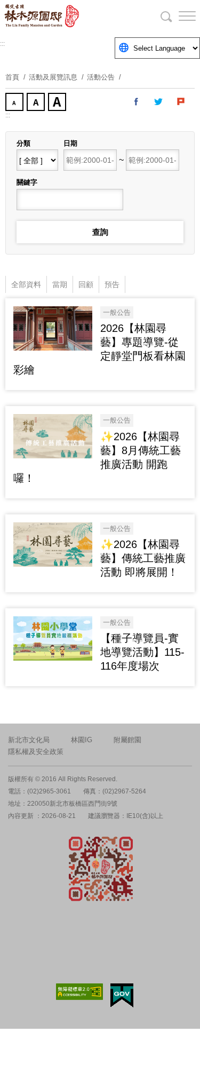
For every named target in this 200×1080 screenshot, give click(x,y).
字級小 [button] (15, 103)
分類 (23, 143)
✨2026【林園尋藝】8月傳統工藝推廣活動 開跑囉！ (97, 457)
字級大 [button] (58, 103)
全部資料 (26, 284)
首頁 (12, 77)
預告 (112, 284)
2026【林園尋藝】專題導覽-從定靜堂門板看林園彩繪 (99, 349)
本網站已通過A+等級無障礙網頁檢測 (79, 991)
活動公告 (101, 77)
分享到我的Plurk (181, 102)
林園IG (81, 740)
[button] (178, 16)
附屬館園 (127, 740)
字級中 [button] (37, 103)
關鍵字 (27, 182)
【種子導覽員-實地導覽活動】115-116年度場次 (142, 652)
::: (2, 43)
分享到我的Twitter (159, 102)
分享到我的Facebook (136, 102)
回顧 (85, 284)
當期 (59, 284)
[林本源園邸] (64, 16)
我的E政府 (121, 995)
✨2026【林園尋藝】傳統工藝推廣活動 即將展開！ (143, 558)
